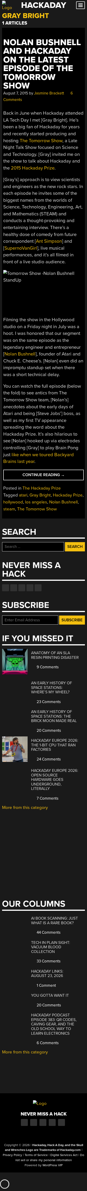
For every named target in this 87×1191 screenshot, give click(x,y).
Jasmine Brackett (49, 93)
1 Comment (46, 985)
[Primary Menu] (80, 5)
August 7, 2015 (15, 93)
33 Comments (48, 961)
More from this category (25, 807)
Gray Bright (40, 495)
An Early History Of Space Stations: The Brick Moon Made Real (54, 716)
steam (9, 509)
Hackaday (43, 5)
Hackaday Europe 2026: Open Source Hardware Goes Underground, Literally (54, 779)
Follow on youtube (21, 587)
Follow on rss (29, 587)
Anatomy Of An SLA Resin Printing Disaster (55, 655)
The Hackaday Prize (42, 488)
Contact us (38, 587)
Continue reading (53, 476)
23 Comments (48, 701)
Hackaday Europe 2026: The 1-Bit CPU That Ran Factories (54, 745)
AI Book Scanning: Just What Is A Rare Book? (54, 920)
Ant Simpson (49, 241)
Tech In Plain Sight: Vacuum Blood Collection (50, 947)
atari (23, 495)
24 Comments (48, 759)
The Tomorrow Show (41, 141)
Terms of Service (36, 1155)
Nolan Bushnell (19, 354)
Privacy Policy (12, 1155)
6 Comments (47, 1042)
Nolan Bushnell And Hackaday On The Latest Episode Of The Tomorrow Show (42, 64)
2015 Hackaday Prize (33, 168)
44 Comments (48, 932)
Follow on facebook (5, 587)
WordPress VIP (52, 1165)
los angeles (36, 502)
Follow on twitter (13, 587)
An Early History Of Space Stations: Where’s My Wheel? (51, 687)
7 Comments (47, 798)
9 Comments (47, 667)
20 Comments (48, 730)
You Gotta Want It (50, 995)
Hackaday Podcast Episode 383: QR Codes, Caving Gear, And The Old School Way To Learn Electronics (54, 1024)
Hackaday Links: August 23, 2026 (47, 973)
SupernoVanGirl (20, 248)
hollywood (13, 502)
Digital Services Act (63, 1155)
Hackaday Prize (68, 495)
